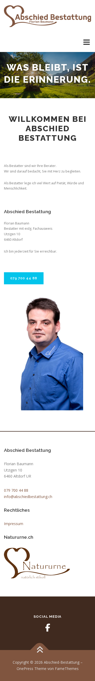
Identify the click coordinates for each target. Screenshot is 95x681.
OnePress (25, 668)
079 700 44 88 (23, 278)
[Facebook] (47, 628)
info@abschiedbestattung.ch (28, 496)
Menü (86, 42)
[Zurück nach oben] (39, 650)
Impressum (13, 523)
